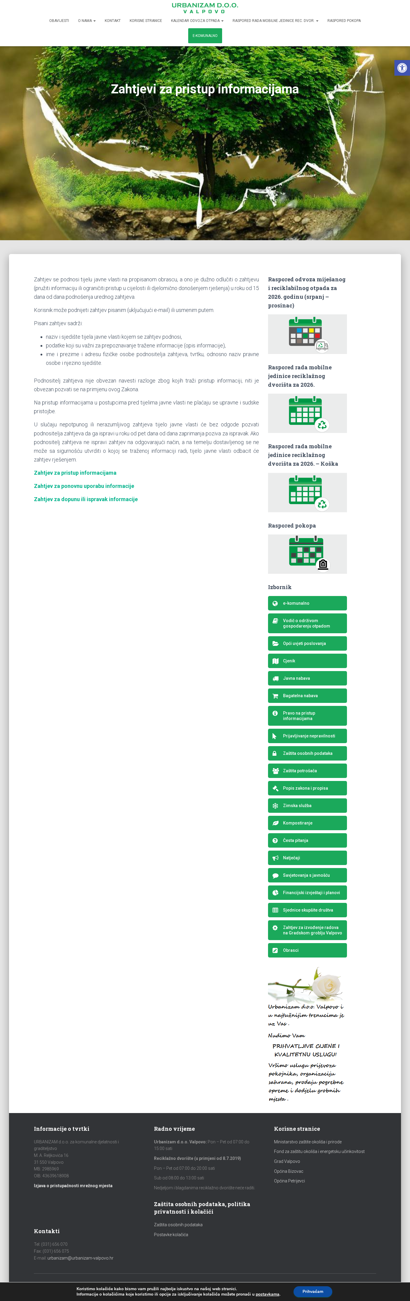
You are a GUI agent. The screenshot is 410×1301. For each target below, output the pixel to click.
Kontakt (113, 21)
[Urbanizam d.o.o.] (205, 8)
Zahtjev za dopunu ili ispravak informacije (86, 499)
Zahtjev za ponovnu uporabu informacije (84, 486)
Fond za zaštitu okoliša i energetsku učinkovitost (319, 1151)
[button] (402, 68)
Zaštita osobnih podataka (178, 1224)
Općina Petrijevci (289, 1180)
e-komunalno (205, 36)
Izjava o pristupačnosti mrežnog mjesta (73, 1185)
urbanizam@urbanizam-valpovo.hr (80, 1258)
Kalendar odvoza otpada (196, 21)
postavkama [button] (267, 1294)
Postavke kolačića (171, 1234)
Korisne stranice (146, 21)
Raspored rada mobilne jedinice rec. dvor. (274, 21)
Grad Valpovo (287, 1161)
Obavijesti (59, 21)
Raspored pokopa (344, 21)
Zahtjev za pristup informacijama (75, 473)
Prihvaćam (313, 1291)
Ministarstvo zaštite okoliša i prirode (308, 1141)
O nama (85, 21)
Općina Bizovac (288, 1171)
